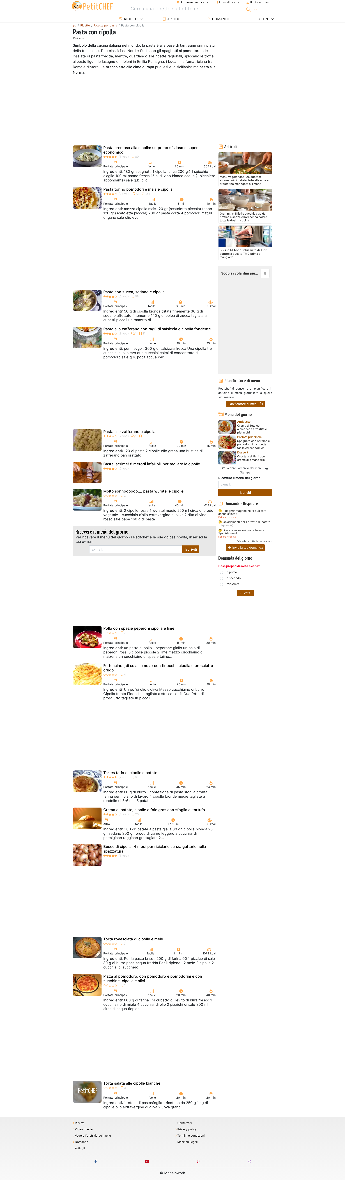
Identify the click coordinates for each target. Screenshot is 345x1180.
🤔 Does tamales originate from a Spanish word (241, 532)
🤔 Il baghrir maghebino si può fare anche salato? (242, 512)
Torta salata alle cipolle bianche (131, 1083)
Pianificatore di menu (243, 404)
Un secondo (232, 578)
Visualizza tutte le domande (253, 541)
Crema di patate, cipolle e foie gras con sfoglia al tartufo (154, 810)
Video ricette (84, 1129)
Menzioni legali (187, 1142)
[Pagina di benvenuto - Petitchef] (74, 25)
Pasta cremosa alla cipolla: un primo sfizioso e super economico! (150, 149)
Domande (220, 19)
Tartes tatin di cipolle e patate (130, 772)
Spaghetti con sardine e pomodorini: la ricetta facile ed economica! (253, 444)
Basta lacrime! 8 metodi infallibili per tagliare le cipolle (151, 464)
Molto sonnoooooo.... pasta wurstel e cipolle (143, 491)
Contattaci (184, 1123)
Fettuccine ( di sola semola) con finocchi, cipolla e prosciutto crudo (158, 667)
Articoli (175, 19)
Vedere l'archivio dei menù (244, 468)
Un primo (230, 572)
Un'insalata (231, 584)
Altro (263, 19)
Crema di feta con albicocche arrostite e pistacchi (252, 429)
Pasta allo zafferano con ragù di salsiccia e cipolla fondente (157, 329)
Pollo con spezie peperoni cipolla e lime (138, 628)
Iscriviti (191, 549)
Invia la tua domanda (247, 547)
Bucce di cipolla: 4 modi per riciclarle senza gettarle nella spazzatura (154, 848)
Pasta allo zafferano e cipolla (129, 431)
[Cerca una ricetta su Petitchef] (248, 9)
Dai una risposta (227, 517)
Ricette (131, 19)
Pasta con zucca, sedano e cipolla (134, 292)
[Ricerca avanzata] (255, 10)
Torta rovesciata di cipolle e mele (133, 939)
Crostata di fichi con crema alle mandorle (251, 458)
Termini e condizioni (191, 1135)
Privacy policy (187, 1129)
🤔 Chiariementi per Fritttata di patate (244, 522)
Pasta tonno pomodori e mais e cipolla (137, 189)
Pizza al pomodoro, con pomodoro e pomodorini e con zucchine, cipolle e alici (152, 978)
